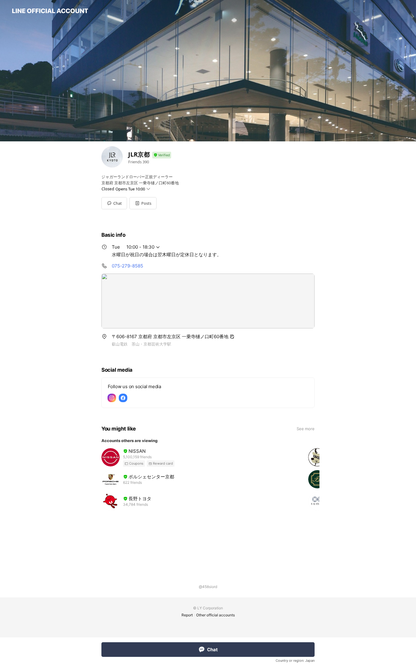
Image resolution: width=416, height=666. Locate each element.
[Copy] (232, 337)
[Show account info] (161, 155)
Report (187, 615)
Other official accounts (215, 615)
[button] (143, 203)
